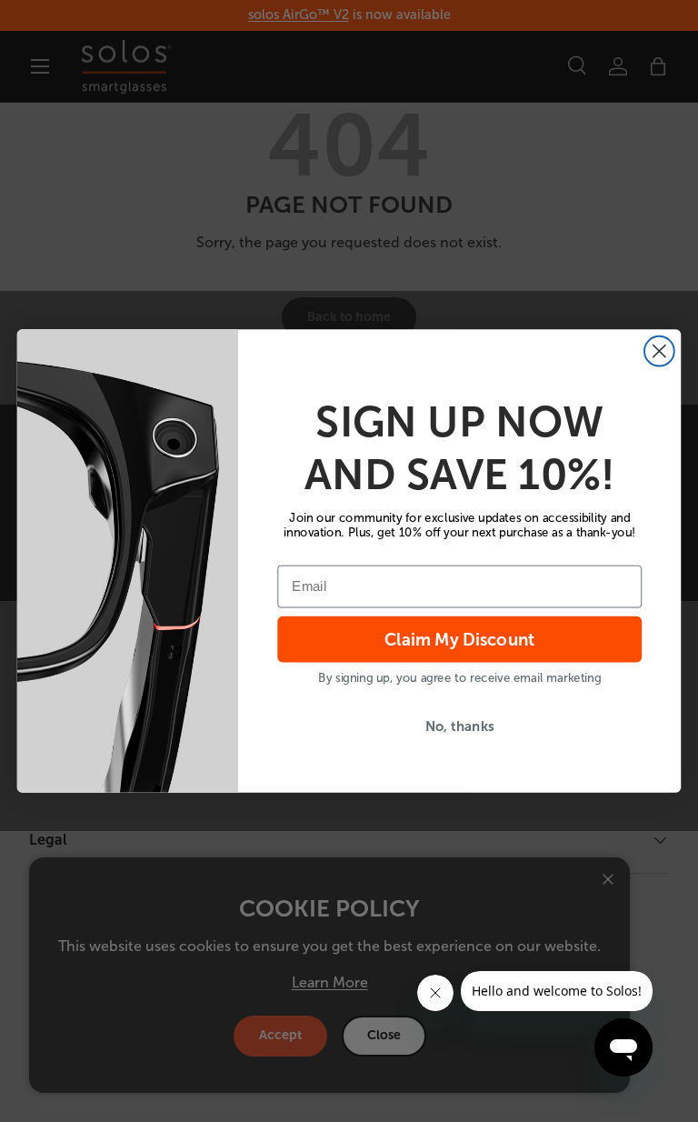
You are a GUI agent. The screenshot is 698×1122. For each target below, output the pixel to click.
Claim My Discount (459, 639)
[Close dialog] (659, 351)
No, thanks (459, 726)
